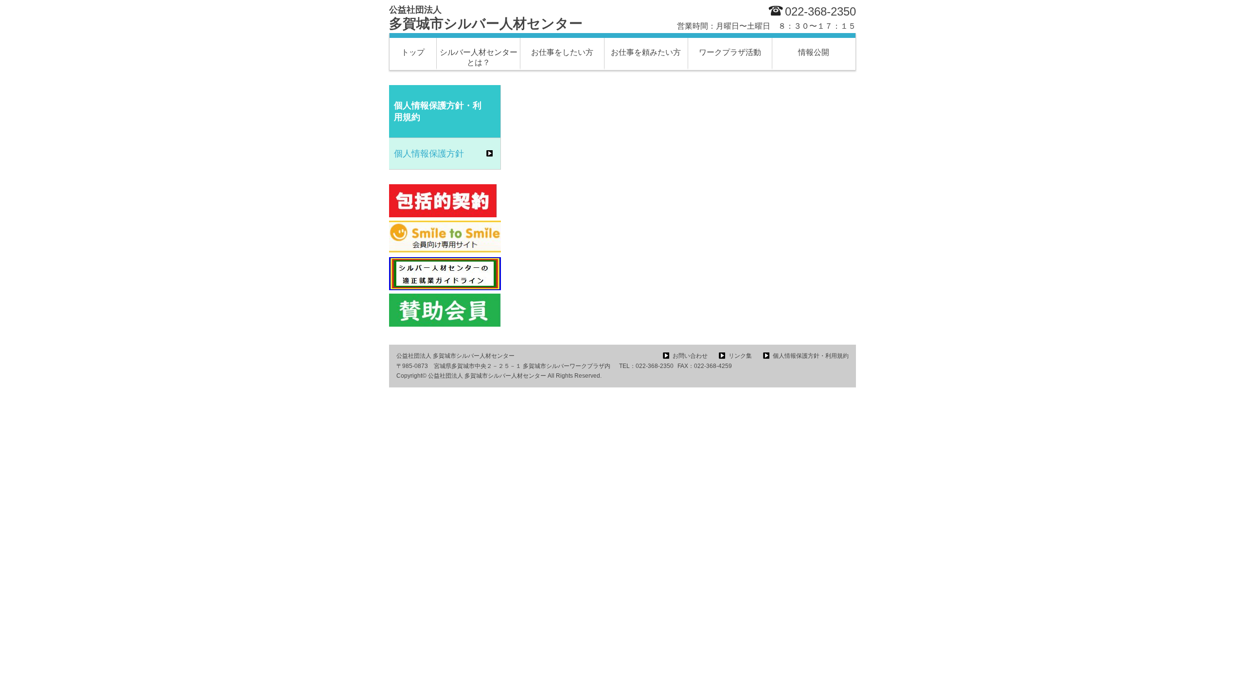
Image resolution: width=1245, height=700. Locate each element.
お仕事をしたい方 (562, 52)
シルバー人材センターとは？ (478, 57)
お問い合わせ (690, 355)
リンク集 (740, 355)
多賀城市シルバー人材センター (486, 18)
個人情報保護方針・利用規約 (811, 355)
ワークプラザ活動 (730, 52)
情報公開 (813, 52)
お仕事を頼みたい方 (646, 52)
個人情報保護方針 (429, 153)
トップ (413, 52)
